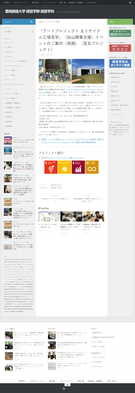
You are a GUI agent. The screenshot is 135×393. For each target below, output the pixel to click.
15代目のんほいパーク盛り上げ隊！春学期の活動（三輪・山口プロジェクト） (23, 180)
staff (43, 55)
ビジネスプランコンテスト (15, 84)
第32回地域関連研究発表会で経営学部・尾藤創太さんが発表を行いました (72, 344)
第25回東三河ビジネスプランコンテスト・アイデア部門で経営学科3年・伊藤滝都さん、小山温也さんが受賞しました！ (72, 355)
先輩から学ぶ (115, 100)
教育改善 (9, 121)
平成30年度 (19, 294)
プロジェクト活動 (53, 22)
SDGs (59, 188)
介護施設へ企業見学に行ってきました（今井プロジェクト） (91, 227)
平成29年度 (12, 294)
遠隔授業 (12, 311)
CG (18, 262)
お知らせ (42, 22)
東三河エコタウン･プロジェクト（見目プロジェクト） (63, 157)
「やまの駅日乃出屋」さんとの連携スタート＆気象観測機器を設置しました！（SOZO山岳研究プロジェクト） (23, 214)
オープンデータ (10, 269)
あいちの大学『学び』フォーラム (18, 264)
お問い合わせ (91, 2)
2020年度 (11, 259)
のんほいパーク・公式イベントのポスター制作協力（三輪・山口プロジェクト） (72, 364)
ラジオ (23, 279)
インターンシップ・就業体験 (15, 61)
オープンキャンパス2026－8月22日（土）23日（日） (23, 141)
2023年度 (27, 259)
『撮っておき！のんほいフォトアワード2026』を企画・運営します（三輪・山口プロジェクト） (23, 155)
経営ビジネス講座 (28, 301)
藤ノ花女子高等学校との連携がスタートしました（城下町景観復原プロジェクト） (72, 334)
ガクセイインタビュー (13, 66)
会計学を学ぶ (115, 82)
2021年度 (17, 259)
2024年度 (53, 188)
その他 (8, 56)
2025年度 (9, 262)
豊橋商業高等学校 (27, 306)
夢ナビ (6, 287)
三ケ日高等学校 (25, 282)
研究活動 (9, 126)
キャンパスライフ (48, 2)
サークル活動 (10, 70)
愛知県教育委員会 (28, 294)
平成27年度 (29, 292)
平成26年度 (22, 292)
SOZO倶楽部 (97, 362)
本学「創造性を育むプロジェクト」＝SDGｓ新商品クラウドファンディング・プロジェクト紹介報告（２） (29, 366)
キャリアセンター (20, 269)
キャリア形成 (29, 269)
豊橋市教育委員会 (13, 309)
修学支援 (35, 2)
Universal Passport (99, 357)
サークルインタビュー (25, 272)
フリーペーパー (22, 274)
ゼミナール (9, 80)
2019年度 (6, 259)
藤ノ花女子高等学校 (24, 304)
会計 (12, 284)
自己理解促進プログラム (11, 304)
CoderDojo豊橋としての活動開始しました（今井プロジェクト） (70, 227)
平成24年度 (9, 292)
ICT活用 (8, 47)
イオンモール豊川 (18, 267)
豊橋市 (6, 309)
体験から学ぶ (115, 96)
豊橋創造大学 (97, 333)
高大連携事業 (19, 311)
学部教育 (9, 117)
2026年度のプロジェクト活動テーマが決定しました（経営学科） (23, 247)
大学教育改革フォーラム (15, 287)
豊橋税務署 (22, 309)
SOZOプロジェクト (21, 2)
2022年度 (22, 259)
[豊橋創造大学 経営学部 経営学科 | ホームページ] (29, 11)
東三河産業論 (24, 299)
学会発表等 (26, 287)
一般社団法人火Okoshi (14, 282)
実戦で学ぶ (114, 91)
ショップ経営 (10, 75)
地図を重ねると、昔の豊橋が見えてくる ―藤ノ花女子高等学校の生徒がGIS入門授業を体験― (23, 168)
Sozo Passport (98, 366)
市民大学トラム (23, 289)
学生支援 (9, 112)
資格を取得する (116, 110)
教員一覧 (62, 2)
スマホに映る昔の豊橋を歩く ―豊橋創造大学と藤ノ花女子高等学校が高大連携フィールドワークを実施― (23, 191)
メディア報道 (10, 98)
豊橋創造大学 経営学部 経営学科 (103, 337)
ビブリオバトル (12, 274)
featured (9, 42)
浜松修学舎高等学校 (11, 301)
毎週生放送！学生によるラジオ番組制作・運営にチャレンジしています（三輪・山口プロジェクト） (29, 345)
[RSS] (31, 21)
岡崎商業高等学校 (13, 289)
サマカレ (15, 272)
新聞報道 (17, 296)
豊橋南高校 (18, 306)
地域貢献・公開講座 (75, 2)
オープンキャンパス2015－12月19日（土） (48, 225)
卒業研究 (21, 284)
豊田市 (7, 311)
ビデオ (8, 89)
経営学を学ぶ (115, 77)
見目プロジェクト (56, 185)
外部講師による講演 (12, 107)
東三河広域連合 (15, 299)
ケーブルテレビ (8, 272)
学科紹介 (6, 2)
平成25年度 (15, 292)
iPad (20, 262)
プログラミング (16, 277)
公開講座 (16, 284)
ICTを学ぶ (114, 87)
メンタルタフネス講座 (14, 279)
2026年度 (14, 262)
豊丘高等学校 (11, 306)
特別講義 (20, 301)
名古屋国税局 (29, 284)
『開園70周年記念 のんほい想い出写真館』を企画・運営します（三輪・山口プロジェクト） (29, 355)
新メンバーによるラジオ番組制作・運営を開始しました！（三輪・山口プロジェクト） (23, 236)
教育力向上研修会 (9, 296)
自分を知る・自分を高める (120, 105)
